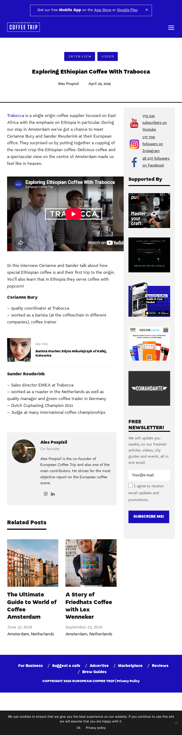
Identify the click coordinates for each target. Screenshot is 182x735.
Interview (80, 56)
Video (108, 56)
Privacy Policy (128, 681)
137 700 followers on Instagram (152, 144)
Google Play (127, 10)
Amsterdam (18, 634)
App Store (102, 10)
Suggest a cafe (66, 666)
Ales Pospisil (68, 84)
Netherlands (42, 634)
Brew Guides (94, 672)
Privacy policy (96, 728)
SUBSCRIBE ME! (148, 517)
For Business (30, 666)
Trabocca (15, 116)
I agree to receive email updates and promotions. (146, 493)
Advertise (99, 666)
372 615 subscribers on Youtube (154, 123)
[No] (176, 723)
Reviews (160, 666)
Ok (79, 728)
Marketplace (130, 666)
